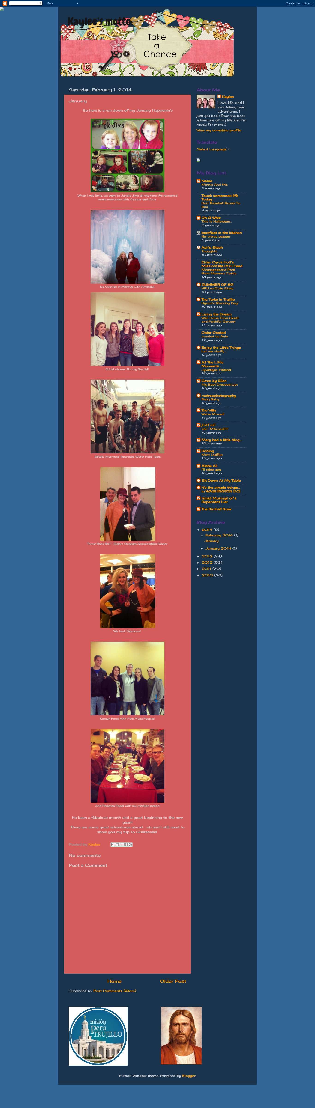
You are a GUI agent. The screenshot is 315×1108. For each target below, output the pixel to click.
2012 (208, 562)
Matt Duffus (212, 454)
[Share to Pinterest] (130, 844)
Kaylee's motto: (100, 21)
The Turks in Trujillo (218, 299)
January (212, 541)
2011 (207, 569)
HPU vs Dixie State (217, 288)
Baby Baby (210, 399)
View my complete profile (219, 130)
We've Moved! (213, 414)
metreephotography (219, 395)
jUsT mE (209, 425)
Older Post (173, 981)
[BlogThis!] (117, 844)
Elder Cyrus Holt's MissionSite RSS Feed (222, 264)
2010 (208, 575)
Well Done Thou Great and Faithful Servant (220, 320)
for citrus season (216, 236)
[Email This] (112, 844)
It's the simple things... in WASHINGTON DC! (221, 489)
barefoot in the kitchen (222, 233)
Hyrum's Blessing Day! (220, 303)
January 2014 (218, 548)
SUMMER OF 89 (217, 284)
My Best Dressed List (220, 384)
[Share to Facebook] (126, 844)
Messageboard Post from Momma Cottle (219, 271)
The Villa (209, 410)
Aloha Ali (209, 466)
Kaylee (228, 96)
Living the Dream (217, 314)
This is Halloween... (217, 221)
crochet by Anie (215, 336)
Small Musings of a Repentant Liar (219, 500)
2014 (208, 530)
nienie (207, 181)
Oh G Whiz (211, 218)
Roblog (208, 451)
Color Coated (214, 332)
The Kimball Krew (216, 509)
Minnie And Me (215, 184)
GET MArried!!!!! (215, 429)
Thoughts (209, 251)
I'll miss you (211, 469)
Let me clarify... (214, 351)
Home (114, 981)
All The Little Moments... (212, 364)
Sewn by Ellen (214, 381)
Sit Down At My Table (221, 480)
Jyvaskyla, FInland (216, 370)
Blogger (189, 1076)
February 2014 (219, 535)
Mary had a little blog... (221, 440)
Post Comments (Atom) (114, 991)
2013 (208, 556)
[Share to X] (121, 844)
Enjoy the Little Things (221, 347)
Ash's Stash (212, 247)
